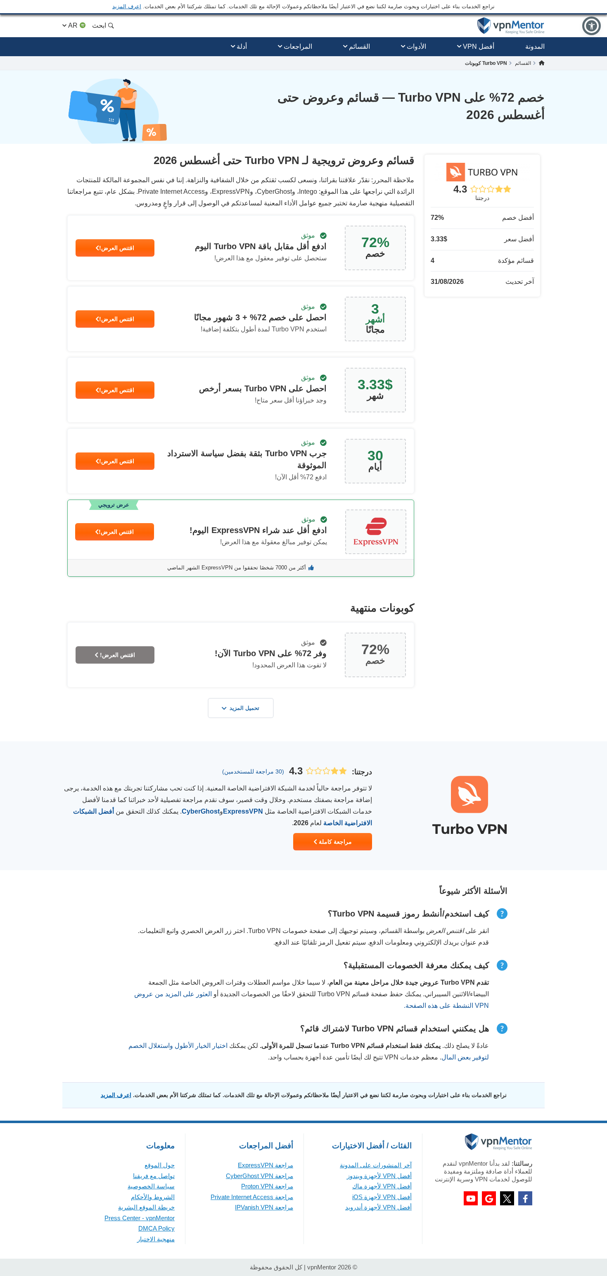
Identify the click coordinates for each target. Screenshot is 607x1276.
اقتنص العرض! (116, 248)
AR (72, 25)
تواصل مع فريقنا (154, 1175)
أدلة (242, 46)
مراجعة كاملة (334, 841)
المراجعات (298, 46)
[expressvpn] (241, 538)
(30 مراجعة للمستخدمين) (253, 771)
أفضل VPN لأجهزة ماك (382, 1186)
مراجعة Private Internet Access (252, 1196)
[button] (591, 26)
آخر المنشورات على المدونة (376, 1165)
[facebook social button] (525, 1198)
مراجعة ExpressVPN (265, 1165)
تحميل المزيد (244, 708)
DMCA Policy (156, 1228)
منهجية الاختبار (156, 1239)
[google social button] (489, 1198)
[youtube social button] (471, 1198)
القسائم (359, 46)
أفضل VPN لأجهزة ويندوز (379, 1175)
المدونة (535, 46)
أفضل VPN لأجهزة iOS (382, 1196)
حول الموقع (160, 1165)
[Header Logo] (511, 25)
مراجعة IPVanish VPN (264, 1207)
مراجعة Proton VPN (267, 1186)
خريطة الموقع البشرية (146, 1207)
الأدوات (416, 46)
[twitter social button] (507, 1198)
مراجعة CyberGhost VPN (259, 1175)
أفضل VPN (478, 46)
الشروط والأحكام (153, 1196)
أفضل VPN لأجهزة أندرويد (378, 1207)
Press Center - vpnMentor (139, 1217)
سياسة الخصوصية (151, 1186)
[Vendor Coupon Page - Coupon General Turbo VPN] (241, 248)
